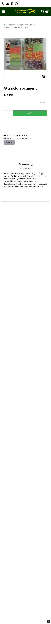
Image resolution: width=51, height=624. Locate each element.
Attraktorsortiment (19, 27)
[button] (47, 11)
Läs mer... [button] (43, 102)
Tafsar (20, 24)
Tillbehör (11, 24)
